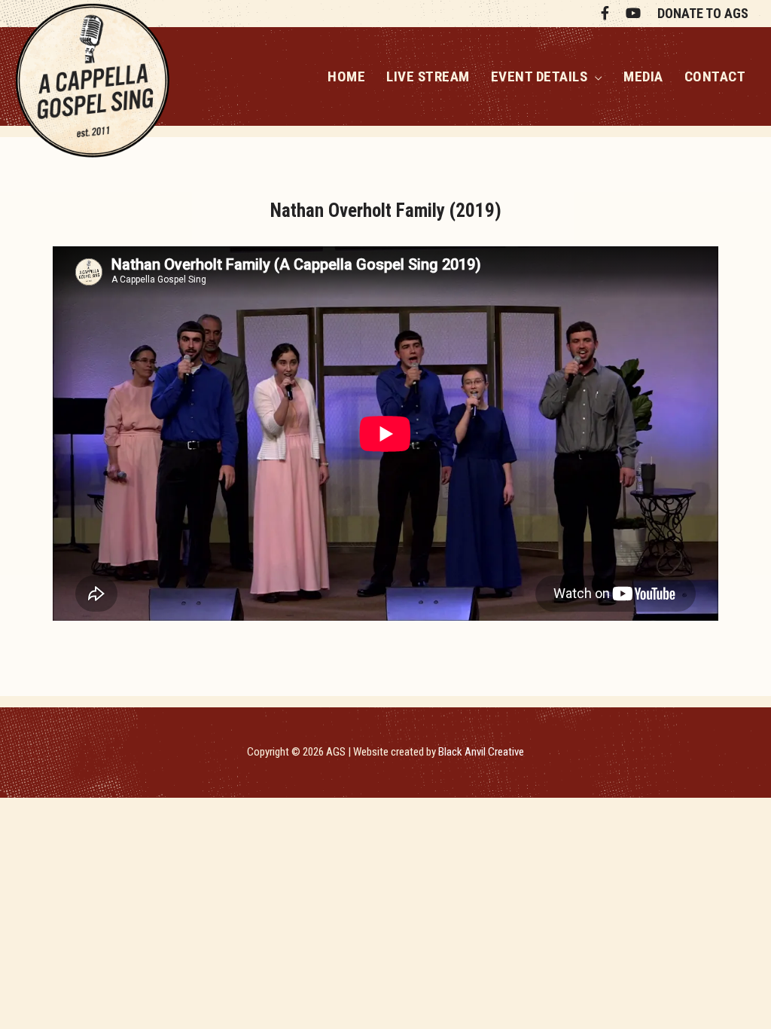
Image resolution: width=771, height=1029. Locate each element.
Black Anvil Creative (481, 752)
